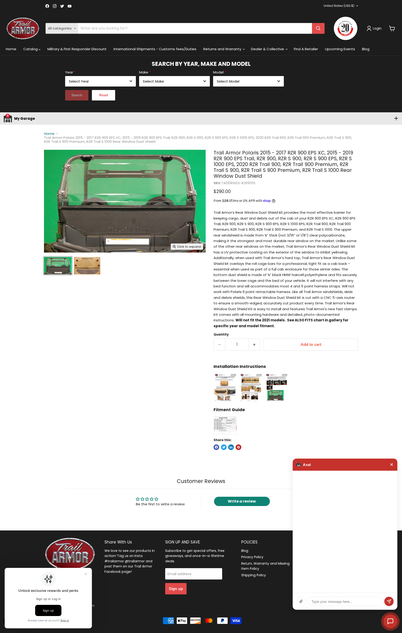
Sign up (176, 588)
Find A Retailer (306, 49)
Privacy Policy (252, 557)
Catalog (31, 49)
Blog (365, 49)
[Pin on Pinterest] (238, 447)
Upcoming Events (340, 49)
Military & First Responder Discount (77, 49)
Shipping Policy (253, 575)
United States (339, 6)
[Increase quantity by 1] (254, 344)
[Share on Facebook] (216, 447)
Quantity (221, 334)
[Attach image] (301, 601)
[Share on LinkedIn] (231, 447)
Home (11, 49)
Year (69, 72)
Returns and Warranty (222, 49)
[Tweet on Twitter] (224, 447)
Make (143, 72)
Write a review (242, 501)
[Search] (318, 28)
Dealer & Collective (268, 49)
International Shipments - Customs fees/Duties (155, 49)
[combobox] (100, 81)
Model (218, 72)
